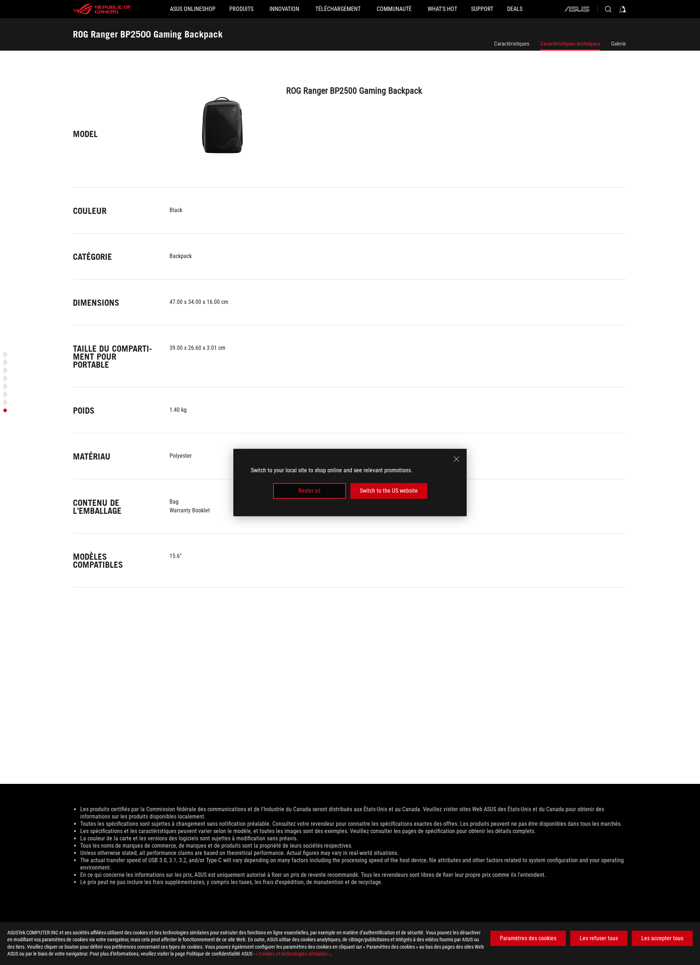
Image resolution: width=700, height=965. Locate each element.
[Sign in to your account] (622, 9)
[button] (6, 354)
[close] (456, 459)
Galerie (618, 43)
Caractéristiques (511, 43)
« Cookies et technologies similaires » (293, 954)
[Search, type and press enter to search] (608, 9)
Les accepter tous (662, 938)
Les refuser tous (599, 938)
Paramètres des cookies (528, 938)
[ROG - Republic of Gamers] (102, 9)
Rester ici (309, 490)
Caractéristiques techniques (570, 43)
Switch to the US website (389, 490)
